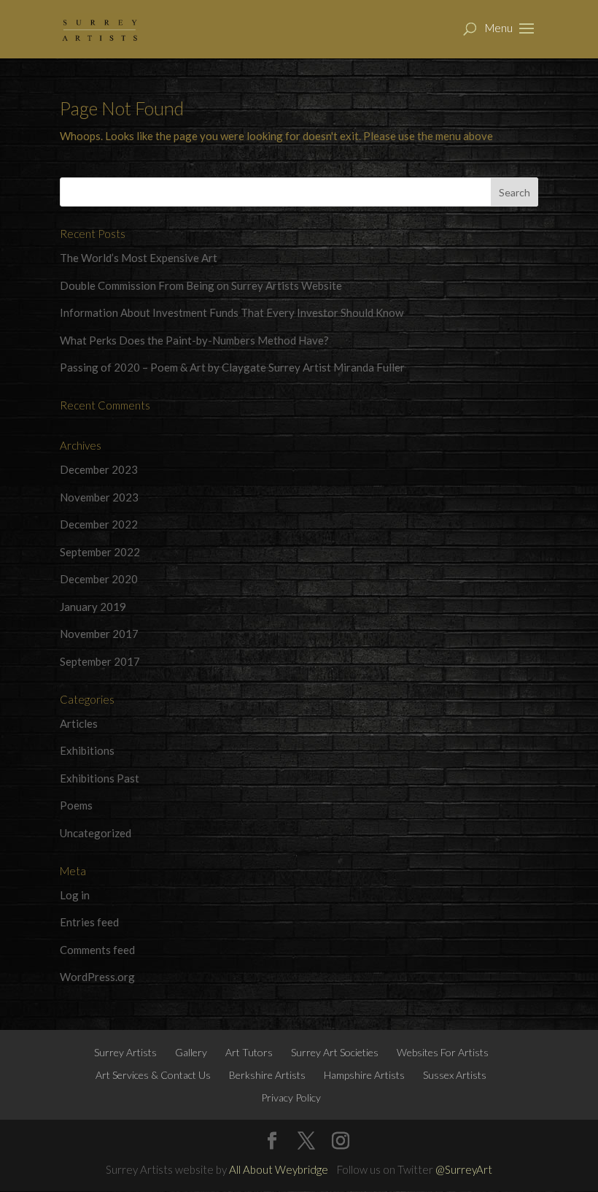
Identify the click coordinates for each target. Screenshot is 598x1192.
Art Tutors (249, 1052)
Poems (76, 805)
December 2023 (99, 469)
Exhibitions (87, 750)
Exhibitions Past (99, 778)
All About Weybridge (278, 1169)
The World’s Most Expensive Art (138, 257)
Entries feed (89, 921)
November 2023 (99, 497)
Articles (79, 723)
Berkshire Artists (267, 1075)
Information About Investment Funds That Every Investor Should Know (231, 312)
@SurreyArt (463, 1169)
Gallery (191, 1052)
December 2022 (99, 524)
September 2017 (100, 661)
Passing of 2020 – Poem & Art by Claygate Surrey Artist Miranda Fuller (232, 367)
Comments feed (97, 949)
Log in (75, 894)
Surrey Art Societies (334, 1052)
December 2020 (99, 578)
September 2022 (100, 551)
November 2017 (99, 633)
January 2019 (93, 606)
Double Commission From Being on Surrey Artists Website (201, 285)
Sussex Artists (454, 1075)
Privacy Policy (291, 1097)
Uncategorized (95, 832)
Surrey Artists (125, 1052)
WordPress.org (97, 976)
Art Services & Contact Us (153, 1075)
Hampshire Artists (364, 1075)
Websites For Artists (443, 1052)
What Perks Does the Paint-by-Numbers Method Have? (194, 340)
